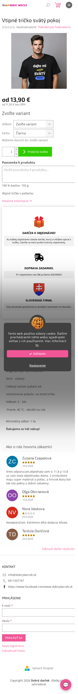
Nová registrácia (13, 646)
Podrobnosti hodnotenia (54, 27)
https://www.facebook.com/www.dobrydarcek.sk (40, 587)
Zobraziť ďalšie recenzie (58, 549)
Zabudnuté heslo (13, 651)
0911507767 (16, 581)
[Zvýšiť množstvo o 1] (16, 149)
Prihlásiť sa (13, 637)
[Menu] (69, 5)
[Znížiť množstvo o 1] (16, 154)
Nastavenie (37, 365)
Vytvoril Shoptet (42, 668)
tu (37, 345)
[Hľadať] (48, 5)
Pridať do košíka (38, 151)
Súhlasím (39, 354)
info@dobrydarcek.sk (22, 575)
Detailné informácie (15, 201)
